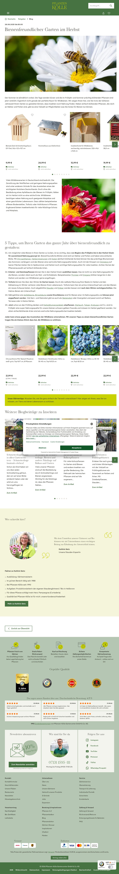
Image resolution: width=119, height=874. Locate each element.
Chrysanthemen (24, 259)
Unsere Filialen (10, 789)
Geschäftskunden (11, 785)
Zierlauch (79, 305)
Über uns (45, 782)
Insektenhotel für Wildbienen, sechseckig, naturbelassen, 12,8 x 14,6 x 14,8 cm (85, 148)
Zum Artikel (12, 493)
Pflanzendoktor (48, 821)
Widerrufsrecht (21, 870)
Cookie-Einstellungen (101, 870)
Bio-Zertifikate (10, 814)
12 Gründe (46, 796)
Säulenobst (67, 298)
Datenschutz (34, 870)
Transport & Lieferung (87, 789)
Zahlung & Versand (86, 811)
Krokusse (95, 305)
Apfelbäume (28, 295)
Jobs (44, 799)
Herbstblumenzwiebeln (53, 305)
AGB (11, 870)
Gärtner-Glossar (48, 825)
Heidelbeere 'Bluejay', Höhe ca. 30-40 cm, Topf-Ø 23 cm (85, 360)
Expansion (46, 803)
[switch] (110, 867)
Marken (45, 835)
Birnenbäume (41, 295)
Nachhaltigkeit (10, 811)
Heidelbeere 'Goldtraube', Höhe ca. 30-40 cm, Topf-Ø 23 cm (51, 360)
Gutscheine (83, 796)
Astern (54, 259)
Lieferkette (9, 818)
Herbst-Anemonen (40, 259)
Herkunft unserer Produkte (52, 792)
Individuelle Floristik (86, 792)
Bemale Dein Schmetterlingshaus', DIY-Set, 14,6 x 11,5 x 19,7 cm (18, 147)
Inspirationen (47, 828)
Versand (51, 852)
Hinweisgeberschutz (12, 799)
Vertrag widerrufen (60, 858)
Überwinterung (85, 785)
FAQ (81, 821)
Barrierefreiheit (85, 870)
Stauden (50, 288)
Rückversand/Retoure (87, 814)
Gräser (61, 288)
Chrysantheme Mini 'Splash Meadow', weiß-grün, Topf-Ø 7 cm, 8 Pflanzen (20, 360)
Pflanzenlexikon (48, 814)
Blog (44, 818)
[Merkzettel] (109, 13)
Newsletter (9, 796)
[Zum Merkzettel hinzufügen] (32, 115)
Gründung (104, 262)
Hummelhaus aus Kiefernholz (49, 146)
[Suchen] (111, 6)
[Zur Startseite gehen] (59, 5)
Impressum (46, 870)
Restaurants (9, 792)
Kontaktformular (11, 782)
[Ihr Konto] (103, 13)
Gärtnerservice (85, 782)
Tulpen (87, 305)
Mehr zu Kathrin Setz (17, 603)
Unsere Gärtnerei (48, 789)
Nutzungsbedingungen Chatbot (64, 870)
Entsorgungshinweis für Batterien (91, 818)
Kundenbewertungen (43, 724)
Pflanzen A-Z (47, 811)
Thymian (75, 275)
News (44, 785)
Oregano (86, 275)
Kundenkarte (84, 799)
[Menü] (8, 13)
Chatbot (45, 832)
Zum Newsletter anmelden (22, 764)
